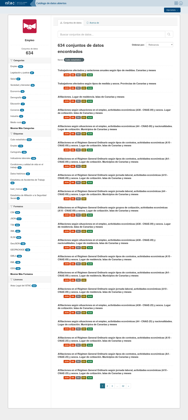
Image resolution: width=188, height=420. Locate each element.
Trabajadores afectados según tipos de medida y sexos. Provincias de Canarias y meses (107, 83)
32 (123, 385)
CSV (83, 75)
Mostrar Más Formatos (21, 273)
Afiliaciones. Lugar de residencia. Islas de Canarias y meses (91, 96)
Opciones (171, 10)
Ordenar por (138, 44)
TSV (78, 75)
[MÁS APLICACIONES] (176, 3)
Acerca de (94, 22)
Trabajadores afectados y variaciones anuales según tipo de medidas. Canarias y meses (107, 70)
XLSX (90, 75)
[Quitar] (82, 60)
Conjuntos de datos (72, 22)
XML (72, 75)
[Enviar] (169, 34)
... (117, 385)
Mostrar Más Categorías (22, 128)
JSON (66, 75)
